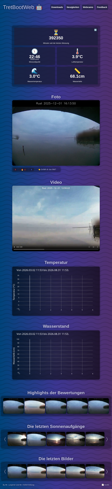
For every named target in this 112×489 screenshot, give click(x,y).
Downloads (57, 7)
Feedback (102, 7)
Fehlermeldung (28, 485)
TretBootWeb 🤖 (22, 7)
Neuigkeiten (73, 7)
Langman (12, 485)
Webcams (88, 7)
